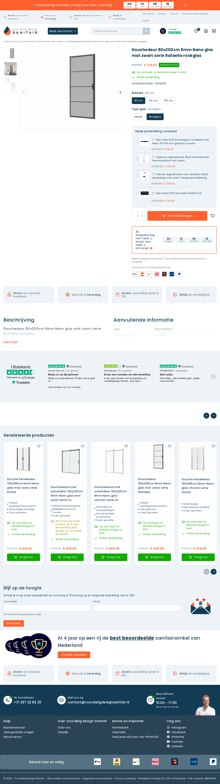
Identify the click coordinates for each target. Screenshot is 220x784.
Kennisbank (148, 13)
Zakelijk (162, 13)
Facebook (178, 732)
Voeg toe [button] (26, 557)
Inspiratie (119, 732)
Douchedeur (29, 41)
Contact (173, 13)
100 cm (168, 100)
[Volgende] (214, 416)
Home (6, 41)
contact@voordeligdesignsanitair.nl (99, 702)
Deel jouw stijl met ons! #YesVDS (135, 737)
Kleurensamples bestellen (195, 13)
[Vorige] (206, 416)
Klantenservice (14, 727)
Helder (138, 116)
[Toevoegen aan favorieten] (213, 215)
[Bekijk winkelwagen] (214, 31)
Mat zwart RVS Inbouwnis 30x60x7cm (179, 193)
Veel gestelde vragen (18, 732)
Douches (16, 41)
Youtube (177, 741)
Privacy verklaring (125, 778)
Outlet (145, 20)
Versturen (13, 623)
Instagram (178, 727)
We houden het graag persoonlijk (22, 614)
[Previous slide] (24, 92)
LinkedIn (177, 746)
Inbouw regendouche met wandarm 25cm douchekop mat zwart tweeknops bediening (180, 176)
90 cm (153, 100)
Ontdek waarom (74, 655)
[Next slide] (120, 92)
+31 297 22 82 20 (27, 702)
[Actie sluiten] (186, 5)
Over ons (64, 727)
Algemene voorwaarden (97, 778)
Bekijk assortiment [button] (61, 31)
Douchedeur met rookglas (51, 41)
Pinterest (177, 737)
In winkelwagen (180, 216)
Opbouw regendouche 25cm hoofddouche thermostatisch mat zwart (180, 159)
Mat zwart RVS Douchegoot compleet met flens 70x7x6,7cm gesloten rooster (180, 141)
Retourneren (12, 737)
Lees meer (10, 342)
